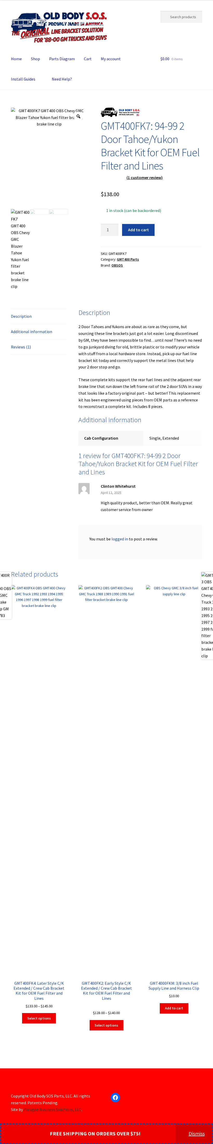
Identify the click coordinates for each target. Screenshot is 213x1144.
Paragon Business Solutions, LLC (52, 1109)
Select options (39, 1018)
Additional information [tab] (31, 331)
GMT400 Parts (128, 259)
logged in (119, 538)
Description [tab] (21, 316)
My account (111, 58)
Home (16, 58)
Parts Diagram (62, 58)
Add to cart (138, 229)
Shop (35, 58)
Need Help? (62, 79)
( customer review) (145, 177)
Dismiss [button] (197, 1133)
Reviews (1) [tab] (21, 346)
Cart (88, 58)
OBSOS (117, 265)
